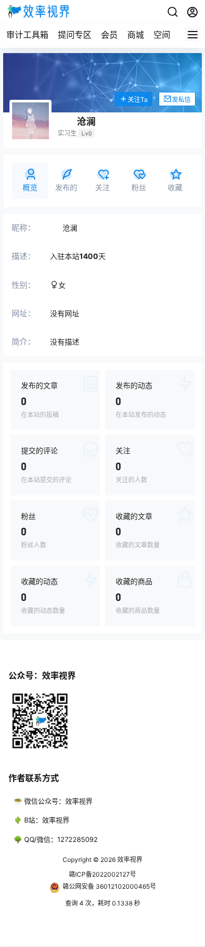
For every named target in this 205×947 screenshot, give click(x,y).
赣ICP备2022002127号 (102, 874)
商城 (135, 34)
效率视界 (129, 859)
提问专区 (74, 34)
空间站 (166, 34)
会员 (109, 34)
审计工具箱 (27, 34)
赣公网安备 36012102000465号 (109, 886)
